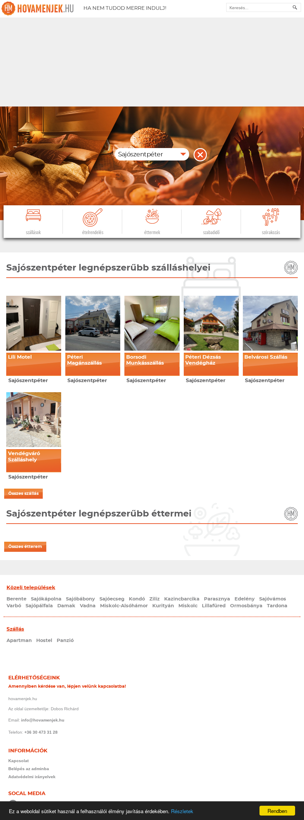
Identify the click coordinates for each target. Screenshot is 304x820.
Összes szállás (23, 494)
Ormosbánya (246, 605)
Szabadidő (211, 232)
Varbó (14, 605)
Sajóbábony (80, 599)
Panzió (65, 640)
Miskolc (187, 605)
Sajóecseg (111, 599)
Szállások (33, 232)
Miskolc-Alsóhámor (124, 605)
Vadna (88, 605)
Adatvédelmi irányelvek (32, 776)
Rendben (277, 810)
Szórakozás (271, 232)
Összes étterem (25, 547)
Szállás (15, 629)
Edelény (245, 599)
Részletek (182, 811)
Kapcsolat (18, 760)
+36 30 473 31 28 (41, 732)
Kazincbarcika (182, 599)
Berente (16, 599)
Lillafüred (214, 605)
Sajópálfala (39, 605)
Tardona (277, 605)
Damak (66, 605)
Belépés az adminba (28, 768)
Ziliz (154, 599)
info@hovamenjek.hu (42, 720)
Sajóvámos (272, 599)
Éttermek (152, 232)
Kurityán (163, 605)
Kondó (137, 599)
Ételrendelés (92, 232)
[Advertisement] (152, 62)
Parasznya (217, 599)
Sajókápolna (46, 599)
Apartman (19, 640)
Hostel (44, 640)
